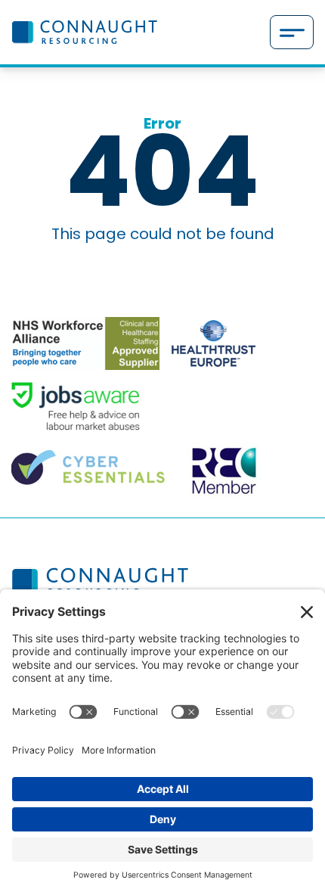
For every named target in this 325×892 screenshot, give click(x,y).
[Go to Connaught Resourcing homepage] (84, 31)
